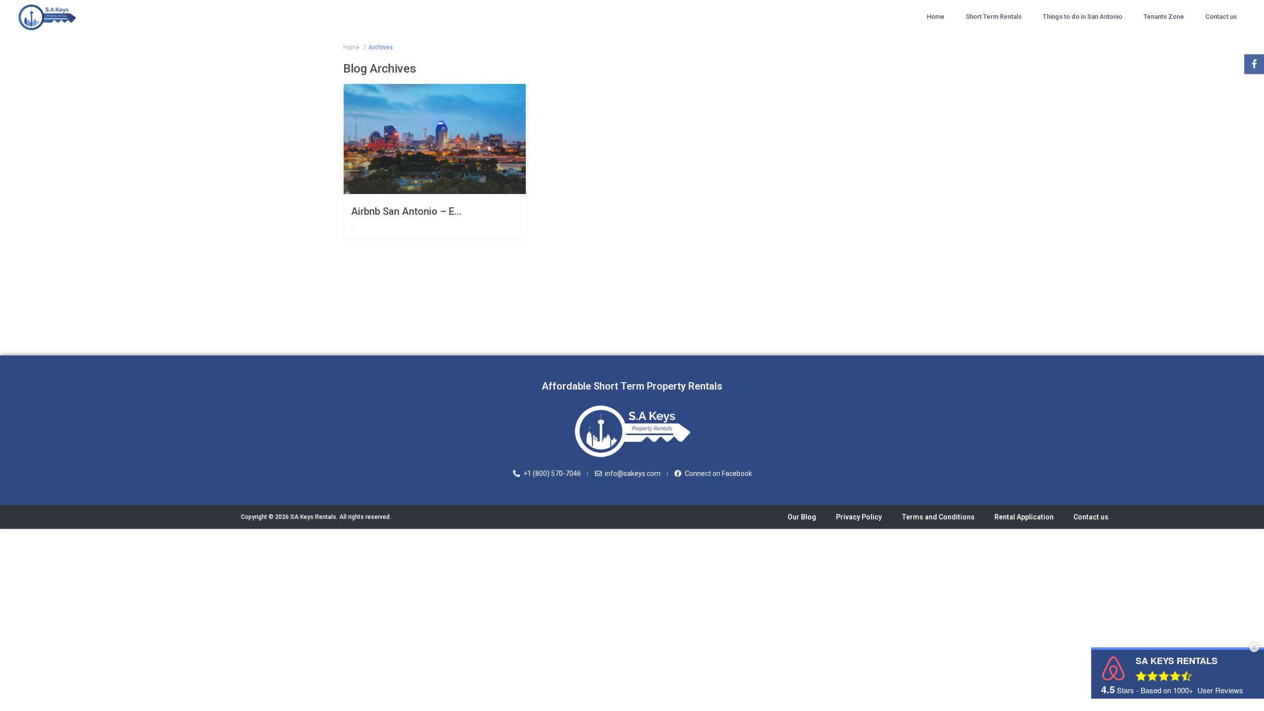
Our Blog (802, 517)
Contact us (1221, 16)
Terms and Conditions (938, 517)
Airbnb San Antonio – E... (406, 211)
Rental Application (1024, 517)
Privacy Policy (859, 517)
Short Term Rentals (994, 16)
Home (936, 16)
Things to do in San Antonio (1082, 16)
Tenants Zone (1164, 16)
